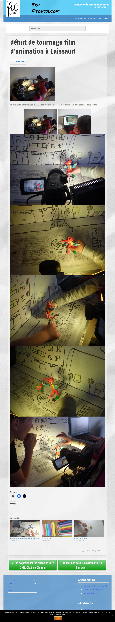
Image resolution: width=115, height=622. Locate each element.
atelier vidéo (20, 61)
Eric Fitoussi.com (46, 7)
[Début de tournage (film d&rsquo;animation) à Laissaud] (25, 528)
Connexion (87, 609)
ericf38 (99, 550)
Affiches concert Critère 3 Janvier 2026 (95, 586)
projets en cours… (47, 538)
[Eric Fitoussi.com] (16, 14)
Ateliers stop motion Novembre (93, 589)
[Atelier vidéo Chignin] (89, 528)
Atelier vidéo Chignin (80, 538)
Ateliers (91, 18)
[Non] (112, 616)
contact (105, 18)
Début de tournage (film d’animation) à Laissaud (25, 538)
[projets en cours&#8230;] (57, 528)
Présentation (80, 18)
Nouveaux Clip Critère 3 (91, 593)
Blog (99, 18)
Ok (58, 618)
